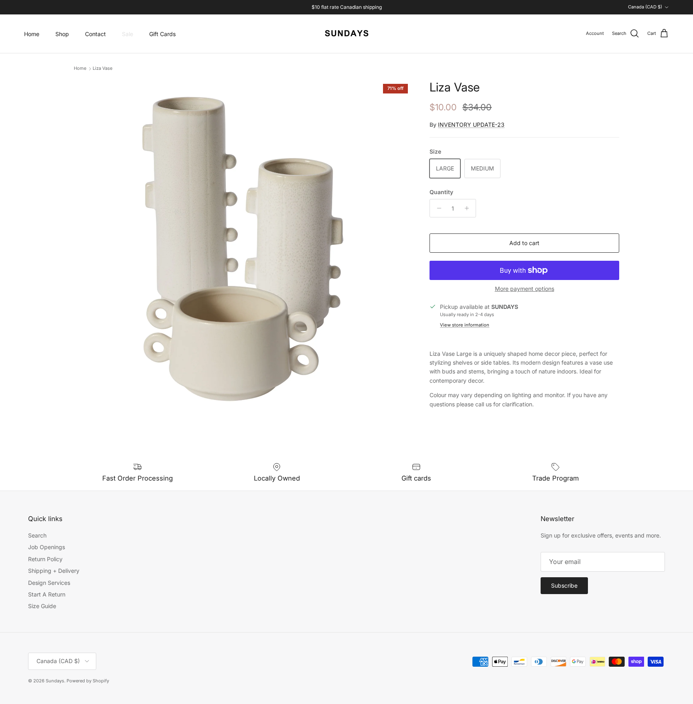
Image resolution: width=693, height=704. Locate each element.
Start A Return (46, 594)
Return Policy (45, 559)
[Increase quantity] (469, 208)
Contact (95, 33)
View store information (464, 325)
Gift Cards (162, 33)
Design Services (49, 582)
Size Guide (42, 606)
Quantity (441, 192)
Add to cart (524, 242)
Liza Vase (102, 68)
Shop (62, 33)
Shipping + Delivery (53, 570)
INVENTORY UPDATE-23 (471, 124)
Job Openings (46, 547)
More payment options (524, 289)
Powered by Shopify (88, 681)
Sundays (55, 681)
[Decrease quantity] (437, 208)
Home (31, 33)
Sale (127, 33)
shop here (373, 10)
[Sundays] (347, 33)
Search (37, 535)
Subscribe (564, 585)
